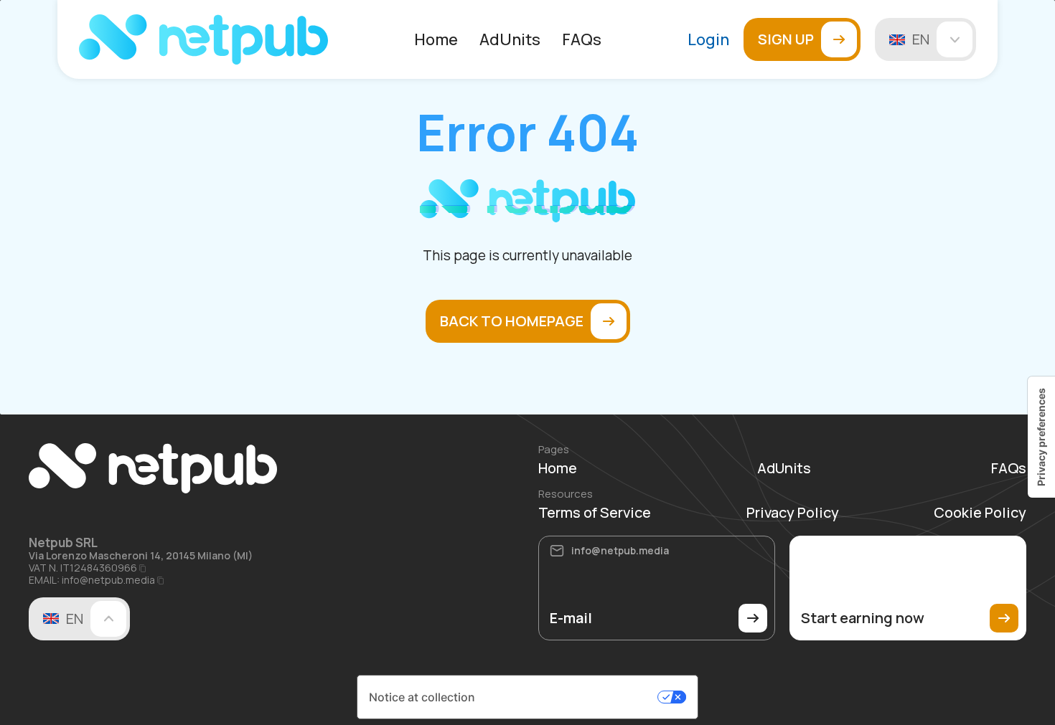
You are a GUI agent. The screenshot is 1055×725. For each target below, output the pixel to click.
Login (708, 39)
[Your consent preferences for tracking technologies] (1041, 437)
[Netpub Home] (203, 39)
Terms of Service (594, 512)
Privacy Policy (792, 512)
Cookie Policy (980, 512)
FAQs (581, 39)
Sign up (786, 39)
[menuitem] (436, 39)
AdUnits (509, 39)
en (920, 39)
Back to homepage (511, 321)
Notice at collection (422, 697)
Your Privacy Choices (570, 697)
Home (436, 39)
